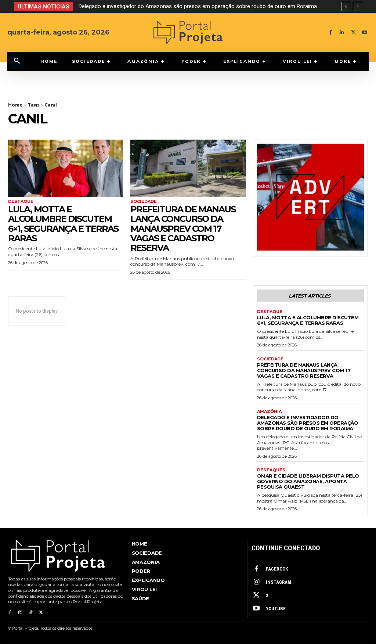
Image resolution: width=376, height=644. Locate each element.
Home (15, 105)
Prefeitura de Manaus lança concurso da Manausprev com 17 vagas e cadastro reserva (182, 228)
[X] (353, 32)
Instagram (278, 582)
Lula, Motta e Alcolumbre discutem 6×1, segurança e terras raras (63, 224)
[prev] (345, 6)
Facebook (277, 569)
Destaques (271, 470)
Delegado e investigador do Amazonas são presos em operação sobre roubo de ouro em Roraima (307, 422)
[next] (357, 6)
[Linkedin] (342, 32)
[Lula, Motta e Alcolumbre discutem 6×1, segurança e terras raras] (65, 168)
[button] (17, 61)
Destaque (20, 201)
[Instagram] (20, 612)
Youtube (276, 608)
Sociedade (143, 201)
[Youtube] (365, 32)
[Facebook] (331, 32)
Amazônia (269, 411)
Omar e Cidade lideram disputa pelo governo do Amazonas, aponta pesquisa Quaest (188, 6)
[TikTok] (30, 612)
